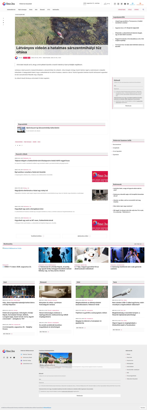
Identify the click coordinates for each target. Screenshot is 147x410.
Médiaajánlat (130, 363)
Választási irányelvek (132, 378)
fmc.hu (20, 57)
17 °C (108, 3)
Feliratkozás (128, 105)
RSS (128, 372)
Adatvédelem (130, 366)
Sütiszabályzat (47, 407)
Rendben (143, 407)
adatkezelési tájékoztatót (67, 391)
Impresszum (130, 360)
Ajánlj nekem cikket (83, 236)
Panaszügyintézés (131, 375)
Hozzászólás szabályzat (133, 369)
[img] (9, 3)
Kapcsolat (129, 357)
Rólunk (128, 354)
